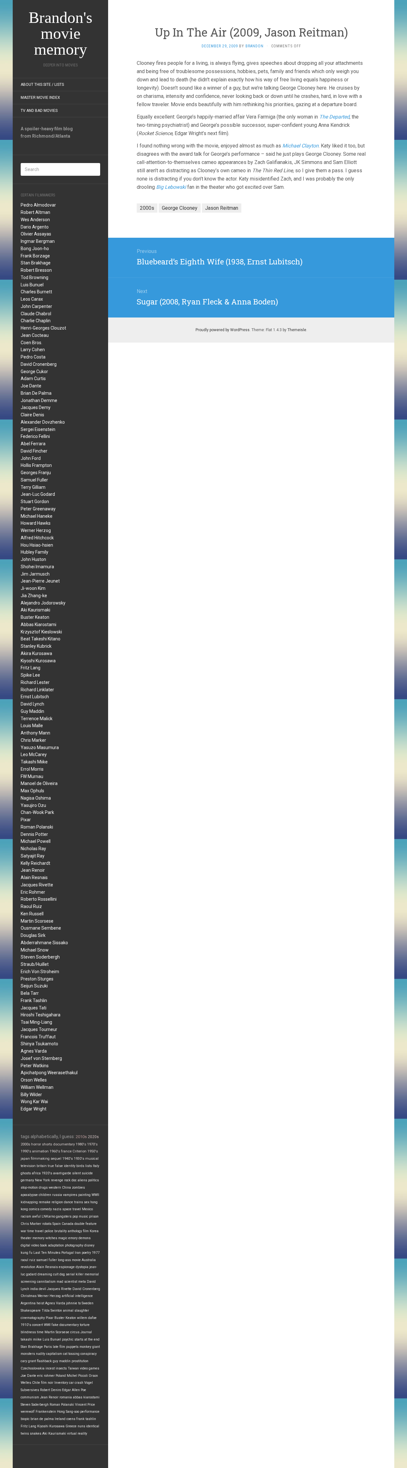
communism (30, 1397)
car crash (76, 1383)
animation (40, 1151)
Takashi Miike (34, 761)
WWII (95, 1195)
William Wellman (37, 1087)
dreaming (45, 1274)
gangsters (64, 1216)
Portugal (67, 1253)
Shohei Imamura (37, 566)
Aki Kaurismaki (35, 609)
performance (90, 1412)
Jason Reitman (221, 208)
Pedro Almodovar (38, 205)
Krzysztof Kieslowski (41, 631)
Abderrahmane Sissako (44, 942)
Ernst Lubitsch (35, 696)
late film (59, 1347)
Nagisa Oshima (36, 798)
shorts (47, 1144)
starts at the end (87, 1339)
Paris (48, 1347)
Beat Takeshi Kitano (40, 638)
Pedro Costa (33, 356)
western (55, 1187)
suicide (87, 1173)
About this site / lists (42, 84)
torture (85, 1325)
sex (86, 1202)
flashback (44, 1361)
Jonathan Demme (39, 400)
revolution (28, 1267)
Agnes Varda (34, 1051)
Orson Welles (34, 1079)
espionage (67, 1267)
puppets (72, 1347)
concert (37, 1325)
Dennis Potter (34, 834)
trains (78, 1202)
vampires (70, 1195)
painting (84, 1195)
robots (47, 1224)
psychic (67, 1339)
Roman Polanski (37, 827)
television (28, 1166)
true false (55, 1166)
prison (94, 1216)
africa (36, 1173)
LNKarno (48, 1216)
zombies (78, 1187)
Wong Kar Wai (34, 1101)
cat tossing (71, 1354)
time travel (35, 1231)
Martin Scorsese (37, 921)
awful (36, 1216)
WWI (47, 1325)
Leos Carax (32, 299)
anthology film (78, 1231)
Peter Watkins (35, 1065)
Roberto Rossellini (39, 899)
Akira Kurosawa (36, 653)
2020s (93, 1137)
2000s (25, 1144)
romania (65, 1397)
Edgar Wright (33, 1108)
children (45, 1195)
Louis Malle (32, 725)
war (23, 1231)
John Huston (33, 559)
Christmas (29, 1296)
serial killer (75, 1274)
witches (51, 1238)
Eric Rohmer (33, 892)
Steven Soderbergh (40, 956)
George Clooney (179, 208)
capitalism (54, 1354)
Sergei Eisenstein (38, 429)
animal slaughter (76, 1310)
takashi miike (31, 1339)
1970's (92, 1144)
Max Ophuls (32, 790)
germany (27, 1180)
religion (57, 1202)
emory (73, 1238)
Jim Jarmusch (35, 574)
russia (57, 1195)
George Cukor (34, 371)
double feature (85, 1224)
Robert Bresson (36, 270)
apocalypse (29, 1195)
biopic (25, 1419)
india (34, 1289)
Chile (36, 1383)
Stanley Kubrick (36, 646)
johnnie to (73, 1303)
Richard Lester (35, 682)
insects (61, 1368)
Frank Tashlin (34, 1000)
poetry (86, 1253)
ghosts (26, 1173)
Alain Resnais (34, 877)
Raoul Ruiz (31, 906)
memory (38, 1238)
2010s (81, 1136)
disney (89, 1245)
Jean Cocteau (35, 335)
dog (62, 1274)
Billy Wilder (31, 1094)
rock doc (70, 1180)
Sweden (87, 1303)
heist (40, 1303)
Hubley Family (34, 552)
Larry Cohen (33, 349)
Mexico (87, 1209)
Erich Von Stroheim (40, 971)
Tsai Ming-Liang (36, 1022)
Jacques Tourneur (39, 1029)
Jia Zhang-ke (34, 595)
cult (56, 1274)
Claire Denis (32, 414)
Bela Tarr (30, 993)
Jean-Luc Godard (38, 494)
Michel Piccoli (77, 1376)
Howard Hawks (36, 523)
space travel (71, 1209)
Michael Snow (35, 949)
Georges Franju (36, 472)
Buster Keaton (35, 617)
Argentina (28, 1303)
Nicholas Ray (33, 848)
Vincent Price (85, 1405)
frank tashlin (86, 1419)
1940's (67, 1159)
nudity (40, 1354)
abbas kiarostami (86, 1397)
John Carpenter (36, 306)
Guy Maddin (32, 711)
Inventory (61, 1383)
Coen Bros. (31, 342)
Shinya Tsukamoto (39, 1043)
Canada (67, 1224)
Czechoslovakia (33, 1368)
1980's (81, 1144)
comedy (46, 1209)
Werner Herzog (36, 530)
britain (42, 1166)
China (66, 1187)
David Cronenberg (39, 364)
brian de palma (42, 1419)
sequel (56, 1159)
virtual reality (77, 1433)
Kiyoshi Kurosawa (38, 660)
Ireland (60, 1419)
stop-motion (29, 1187)
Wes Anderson (35, 219)
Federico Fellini (35, 436)
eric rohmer (46, 1376)
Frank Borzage (35, 255)
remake (45, 1202)
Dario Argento (35, 226)
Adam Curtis (33, 378)
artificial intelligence (77, 1296)
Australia (89, 1260)
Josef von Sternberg (41, 1058)
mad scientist (67, 1282)
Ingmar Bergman (38, 241)
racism (26, 1216)
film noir (47, 1383)
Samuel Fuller (34, 479)
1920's (47, 1173)
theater (26, 1238)
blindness (28, 1332)
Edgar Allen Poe (74, 1390)
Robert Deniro (50, 1390)
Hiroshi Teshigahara (40, 1014)
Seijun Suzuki (34, 985)
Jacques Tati (33, 1007)
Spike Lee (30, 675)
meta (82, 1282)
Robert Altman (35, 212)
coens (70, 1419)
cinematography (33, 1318)
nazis (57, 1209)
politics (93, 1180)
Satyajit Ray (33, 855)
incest (50, 1368)
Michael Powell (36, 841)
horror (36, 1144)
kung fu (26, 1253)
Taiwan (73, 1368)
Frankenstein (46, 1412)
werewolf (28, 1412)
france (66, 1151)
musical (92, 1159)
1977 (96, 1253)
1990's (26, 1151)
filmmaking (40, 1159)
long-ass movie (69, 1260)
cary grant (28, 1361)
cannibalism (46, 1282)
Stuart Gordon (35, 501)
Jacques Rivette (37, 884)
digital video (30, 1245)
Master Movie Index (40, 97)
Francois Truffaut (38, 1036)
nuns (81, 1426)
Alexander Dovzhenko (43, 422)
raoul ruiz (28, 1260)
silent (76, 1173)
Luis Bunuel (32, 284)
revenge (57, 1180)
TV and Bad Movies (39, 110)
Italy (96, 1166)
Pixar (26, 819)
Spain (56, 1224)
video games (89, 1368)
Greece (71, 1426)
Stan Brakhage (36, 262)
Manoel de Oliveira (39, 783)
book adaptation (52, 1245)
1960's (55, 1151)
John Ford (31, 458)
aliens (82, 1180)
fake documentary (65, 1325)
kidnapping (29, 1202)
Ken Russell (32, 913)
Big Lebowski (171, 187)
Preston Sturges (37, 978)
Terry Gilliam (33, 487)
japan (25, 1159)
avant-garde (62, 1173)
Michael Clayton (300, 146)
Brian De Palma (36, 393)
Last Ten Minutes (46, 1253)
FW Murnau (32, 776)
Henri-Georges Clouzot (43, 328)
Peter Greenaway (38, 508)
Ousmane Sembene (41, 928)
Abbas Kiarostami (38, 624)
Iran (78, 1253)
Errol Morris (32, 769)
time (40, 1332)
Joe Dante (31, 385)
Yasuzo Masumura (40, 747)
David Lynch (32, 704)
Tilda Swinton (52, 1310)
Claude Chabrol (36, 313)
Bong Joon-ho (35, 248)
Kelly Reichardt (35, 863)
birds (80, 1166)
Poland (61, 1376)
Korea (94, 1231)
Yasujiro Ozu (33, 805)
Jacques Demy (36, 407)
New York (42, 1180)
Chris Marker (33, 740)
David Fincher (34, 451)
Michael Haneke (36, 516)
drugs (43, 1187)
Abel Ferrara (33, 443)
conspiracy (88, 1354)
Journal (86, 1332)
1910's (26, 1325)
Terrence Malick (36, 718)
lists (88, 1166)
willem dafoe (87, 1318)
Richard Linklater (37, 689)
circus (74, 1332)
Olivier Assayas (36, 233)
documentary (64, 1144)
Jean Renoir (33, 870)
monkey (85, 1347)
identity (69, 1166)
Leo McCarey (34, 754)
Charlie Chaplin (36, 320)
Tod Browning (34, 277)
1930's (79, 1159)
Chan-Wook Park (37, 812)
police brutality (56, 1231)
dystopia (82, 1267)
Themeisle (296, 330)
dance (68, 1202)
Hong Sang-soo (68, 1412)
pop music (80, 1216)
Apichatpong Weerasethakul (49, 1072)
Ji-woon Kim (33, 588)
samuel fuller (46, 1260)
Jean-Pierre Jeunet (40, 581)
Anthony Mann (35, 732)
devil (42, 1289)
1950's (92, 1151)
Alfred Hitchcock (37, 537)
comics (34, 1209)
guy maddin (62, 1361)
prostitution (80, 1361)
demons (85, 1238)
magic (62, 1238)
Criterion (79, 1151)
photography (74, 1245)
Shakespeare (31, 1310)
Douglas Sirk (33, 935)
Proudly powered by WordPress (223, 330)
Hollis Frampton (36, 465)
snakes (35, 1433)
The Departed (334, 117)
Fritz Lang (30, 667)
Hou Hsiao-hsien (37, 545)
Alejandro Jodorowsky (43, 602)
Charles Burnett (36, 291)
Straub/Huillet (35, 964)
